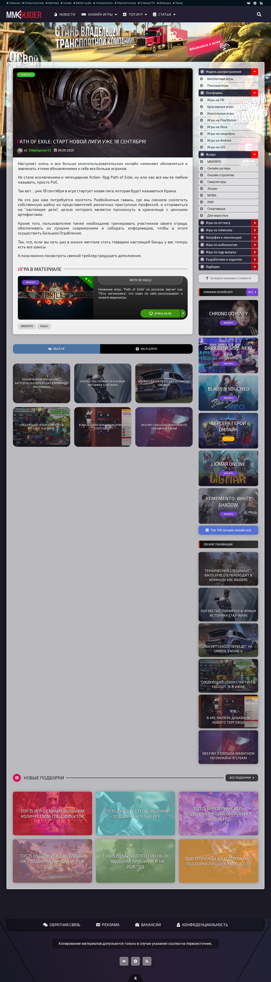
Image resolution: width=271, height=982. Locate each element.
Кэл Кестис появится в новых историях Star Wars (102, 383)
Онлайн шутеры (219, 168)
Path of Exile (140, 280)
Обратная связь (65, 924)
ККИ (210, 202)
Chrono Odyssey (228, 313)
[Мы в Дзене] (135, 961)
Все (250, 292)
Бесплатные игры (220, 79)
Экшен (212, 188)
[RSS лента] (261, 3)
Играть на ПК (162, 313)
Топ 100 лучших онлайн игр (230, 530)
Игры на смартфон (221, 134)
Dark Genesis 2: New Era (228, 351)
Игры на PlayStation (221, 120)
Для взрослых (217, 215)
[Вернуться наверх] (135, 978)
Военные (165, 3)
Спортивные (216, 209)
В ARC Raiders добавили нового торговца (102, 427)
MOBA (211, 195)
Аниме (67, 3)
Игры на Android (219, 140)
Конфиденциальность (205, 924)
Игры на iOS (216, 147)
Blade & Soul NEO (228, 388)
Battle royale (83, 3)
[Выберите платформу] (202, 100)
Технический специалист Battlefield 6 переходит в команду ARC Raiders (41, 383)
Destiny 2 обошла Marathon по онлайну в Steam (164, 427)
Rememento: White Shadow (228, 501)
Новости (67, 14)
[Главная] (24, 14)
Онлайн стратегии (220, 175)
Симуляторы (216, 182)
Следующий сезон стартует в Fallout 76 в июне (41, 427)
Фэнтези (53, 3)
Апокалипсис (104, 3)
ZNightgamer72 (40, 150)
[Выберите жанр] (202, 162)
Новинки (14, 3)
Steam (44, 326)
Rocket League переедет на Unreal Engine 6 (164, 383)
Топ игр (135, 14)
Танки (179, 3)
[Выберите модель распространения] (202, 79)
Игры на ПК (215, 100)
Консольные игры (220, 113)
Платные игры (218, 86)
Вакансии (151, 924)
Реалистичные (126, 3)
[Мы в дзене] (255, 3)
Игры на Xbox (217, 127)
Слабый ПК (147, 3)
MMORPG (31, 282)
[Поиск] (259, 14)
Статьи (164, 14)
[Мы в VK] (248, 3)
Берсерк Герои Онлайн (228, 426)
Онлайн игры (100, 14)
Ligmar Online (228, 464)
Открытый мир (34, 3)
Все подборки (240, 777)
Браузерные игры (220, 107)
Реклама (110, 924)
